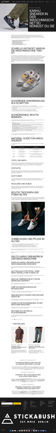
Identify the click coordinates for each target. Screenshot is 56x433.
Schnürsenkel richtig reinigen (17, 41)
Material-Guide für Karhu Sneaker (17, 42)
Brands (28, 1)
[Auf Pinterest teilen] (18, 319)
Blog (31, 404)
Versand (41, 404)
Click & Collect (32, 405)
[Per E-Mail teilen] (21, 319)
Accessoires (23, 1)
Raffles (39, 1)
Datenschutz (42, 402)
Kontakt (31, 401)
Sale (43, 1)
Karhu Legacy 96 (17, 37)
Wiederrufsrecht (43, 403)
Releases (31, 1)
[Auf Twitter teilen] (16, 319)
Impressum (41, 401)
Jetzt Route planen (33, 406)
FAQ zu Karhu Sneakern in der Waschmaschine (19, 44)
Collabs (35, 1)
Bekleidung (18, 1)
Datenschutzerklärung (5, 406)
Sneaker (13, 1)
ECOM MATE (33, 429)
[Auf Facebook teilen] (14, 319)
